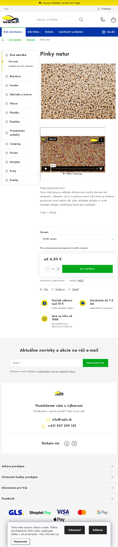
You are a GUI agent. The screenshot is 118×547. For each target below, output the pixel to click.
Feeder (14, 85)
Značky (14, 180)
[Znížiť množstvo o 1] (48, 269)
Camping (15, 144)
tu (58, 534)
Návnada (13, 61)
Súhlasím (98, 530)
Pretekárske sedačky (17, 133)
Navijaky (15, 162)
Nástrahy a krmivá (21, 94)
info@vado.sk (62, 419)
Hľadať (81, 20)
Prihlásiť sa (95, 363)
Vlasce (14, 103)
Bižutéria (15, 76)
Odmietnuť (74, 530)
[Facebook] (66, 443)
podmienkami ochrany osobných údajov (56, 371)
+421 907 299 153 (103, 19)
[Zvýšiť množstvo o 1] (58, 269)
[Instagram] (74, 443)
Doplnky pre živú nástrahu (21, 66)
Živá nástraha (18, 55)
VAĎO (80, 280)
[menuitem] (14, 32)
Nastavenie (20, 541)
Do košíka (87, 268)
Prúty (13, 171)
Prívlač (14, 153)
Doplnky (15, 121)
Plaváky (14, 112)
